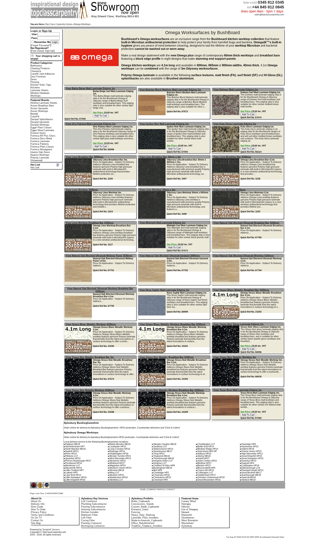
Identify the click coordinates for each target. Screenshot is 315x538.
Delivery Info (37, 504)
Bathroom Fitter (89, 515)
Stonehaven (188, 517)
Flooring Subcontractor (93, 506)
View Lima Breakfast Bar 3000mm (84, 157)
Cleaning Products (40, 68)
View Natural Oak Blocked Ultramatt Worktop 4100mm (243, 255)
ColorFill (35, 116)
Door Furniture (38, 76)
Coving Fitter (88, 520)
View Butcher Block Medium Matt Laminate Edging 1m (170, 89)
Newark (185, 512)
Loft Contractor (89, 501)
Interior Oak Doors (40, 152)
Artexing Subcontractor (93, 509)
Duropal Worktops (40, 124)
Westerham (188, 523)
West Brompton (190, 520)
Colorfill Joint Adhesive (43, 73)
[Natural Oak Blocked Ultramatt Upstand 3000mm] (152, 283)
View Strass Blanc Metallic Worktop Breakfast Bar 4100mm (172, 324)
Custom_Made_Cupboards (145, 506)
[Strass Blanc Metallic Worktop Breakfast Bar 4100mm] (152, 352)
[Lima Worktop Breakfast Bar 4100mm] (79, 251)
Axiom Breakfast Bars (42, 105)
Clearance (36, 71)
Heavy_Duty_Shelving (143, 515)
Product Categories (41, 63)
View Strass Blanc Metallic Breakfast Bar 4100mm (241, 290)
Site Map (36, 523)
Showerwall (36, 160)
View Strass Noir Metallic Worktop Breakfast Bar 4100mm (171, 390)
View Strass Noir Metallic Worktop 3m (234, 357)
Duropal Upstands (40, 122)
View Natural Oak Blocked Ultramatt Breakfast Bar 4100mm (246, 222)
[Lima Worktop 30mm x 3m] (152, 218)
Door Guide (37, 506)
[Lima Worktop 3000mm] (79, 218)
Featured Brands (40, 100)
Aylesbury (187, 525)
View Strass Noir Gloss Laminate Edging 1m (238, 324)
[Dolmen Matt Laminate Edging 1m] (226, 117)
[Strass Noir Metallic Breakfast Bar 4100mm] (152, 385)
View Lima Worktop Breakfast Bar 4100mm (90, 222)
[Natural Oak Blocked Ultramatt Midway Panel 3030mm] (79, 283)
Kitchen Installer (89, 512)
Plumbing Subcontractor (94, 504)
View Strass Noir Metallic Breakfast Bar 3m (90, 357)
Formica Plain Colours (42, 146)
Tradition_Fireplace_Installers (146, 525)
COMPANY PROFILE (156, 490)
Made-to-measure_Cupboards (146, 520)
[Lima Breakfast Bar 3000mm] (79, 185)
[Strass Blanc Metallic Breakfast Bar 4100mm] (226, 318)
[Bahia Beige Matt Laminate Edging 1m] (79, 116)
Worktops (36, 95)
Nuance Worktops (40, 155)
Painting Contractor (91, 523)
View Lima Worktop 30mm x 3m (157, 189)
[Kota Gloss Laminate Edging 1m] (226, 152)
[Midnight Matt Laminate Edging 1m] (152, 250)
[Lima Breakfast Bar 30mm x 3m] (152, 185)
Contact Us (37, 520)
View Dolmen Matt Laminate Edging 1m (235, 89)
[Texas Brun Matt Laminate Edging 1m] (226, 418)
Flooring (35, 82)
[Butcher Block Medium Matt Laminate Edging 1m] (152, 117)
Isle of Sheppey (190, 509)
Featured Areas (190, 498)
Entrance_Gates (140, 509)
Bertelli (34, 113)
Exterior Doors (38, 133)
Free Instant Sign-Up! (42, 50)
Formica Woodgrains (41, 149)
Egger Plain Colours (41, 127)
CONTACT (170, 490)
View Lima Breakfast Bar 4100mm (232, 157)
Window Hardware (40, 93)
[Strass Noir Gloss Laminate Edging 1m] (226, 352)
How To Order (38, 509)
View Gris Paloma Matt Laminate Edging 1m (91, 123)
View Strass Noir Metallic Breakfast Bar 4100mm (166, 357)
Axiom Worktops (39, 111)
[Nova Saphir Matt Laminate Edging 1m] (152, 318)
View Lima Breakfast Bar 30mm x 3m (160, 157)
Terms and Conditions (42, 515)
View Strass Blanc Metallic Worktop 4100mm (91, 324)
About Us (36, 501)
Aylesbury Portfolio (142, 498)
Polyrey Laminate (40, 157)
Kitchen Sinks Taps (41, 84)
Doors (34, 79)
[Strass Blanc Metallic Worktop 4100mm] (79, 352)
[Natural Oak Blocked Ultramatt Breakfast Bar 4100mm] (226, 251)
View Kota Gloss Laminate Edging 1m (234, 123)
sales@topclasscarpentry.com (269, 14)
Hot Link (35, 164)
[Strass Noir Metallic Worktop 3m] (226, 385)
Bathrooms (36, 65)
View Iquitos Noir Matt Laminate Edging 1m (164, 123)
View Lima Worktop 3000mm (82, 189)
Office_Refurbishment (142, 523)
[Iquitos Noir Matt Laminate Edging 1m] (152, 152)
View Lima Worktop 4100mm (229, 189)
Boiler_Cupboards (140, 501)
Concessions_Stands (142, 504)
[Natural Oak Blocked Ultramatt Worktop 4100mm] (226, 283)
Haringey (186, 504)
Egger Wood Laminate (42, 130)
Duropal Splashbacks (42, 119)
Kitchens (35, 87)
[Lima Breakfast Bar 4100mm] (226, 185)
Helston (186, 506)
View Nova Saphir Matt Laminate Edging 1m (164, 290)
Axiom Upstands (39, 108)
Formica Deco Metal (41, 138)
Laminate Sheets (39, 90)
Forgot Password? (40, 45)
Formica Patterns (40, 144)
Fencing (135, 512)
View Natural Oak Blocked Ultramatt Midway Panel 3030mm (99, 255)
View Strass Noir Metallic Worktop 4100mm (90, 390)
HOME (142, 490)
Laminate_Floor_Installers (145, 517)
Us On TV (36, 517)
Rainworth (187, 515)
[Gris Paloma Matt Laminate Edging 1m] (79, 152)
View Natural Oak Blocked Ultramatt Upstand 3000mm (169, 255)
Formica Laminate (40, 141)
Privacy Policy (38, 512)
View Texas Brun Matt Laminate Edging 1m (237, 390)
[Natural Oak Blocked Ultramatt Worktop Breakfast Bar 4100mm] (79, 319)
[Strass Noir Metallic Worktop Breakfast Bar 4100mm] (152, 418)
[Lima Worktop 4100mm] (226, 218)
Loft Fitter (86, 517)
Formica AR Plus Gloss (43, 135)
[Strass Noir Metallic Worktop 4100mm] (79, 418)
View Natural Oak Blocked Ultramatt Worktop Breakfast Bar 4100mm (100, 290)
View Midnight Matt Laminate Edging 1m (162, 222)
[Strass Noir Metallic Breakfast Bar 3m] (79, 385)
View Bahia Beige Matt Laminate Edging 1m (90, 88)
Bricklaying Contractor (93, 525)
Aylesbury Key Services (94, 498)
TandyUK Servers (51, 529)
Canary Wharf (189, 501)
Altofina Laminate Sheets (44, 103)
